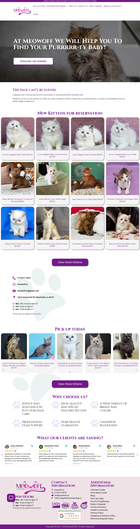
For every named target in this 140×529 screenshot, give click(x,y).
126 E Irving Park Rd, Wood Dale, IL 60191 (35, 297)
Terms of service (98, 507)
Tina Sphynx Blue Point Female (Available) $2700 (126, 364)
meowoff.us (22, 284)
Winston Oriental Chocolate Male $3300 (122, 200)
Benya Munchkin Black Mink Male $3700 (122, 245)
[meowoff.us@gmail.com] (14, 290)
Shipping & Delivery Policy (102, 516)
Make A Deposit (95, 6)
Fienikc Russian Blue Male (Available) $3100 (14, 364)
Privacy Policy (97, 513)
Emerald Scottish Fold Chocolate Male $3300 (87, 245)
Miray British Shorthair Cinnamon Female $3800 (17, 200)
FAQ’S (35, 14)
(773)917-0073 (24, 278)
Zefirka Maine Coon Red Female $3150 (52, 245)
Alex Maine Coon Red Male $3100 (87, 199)
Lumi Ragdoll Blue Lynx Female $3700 (52, 155)
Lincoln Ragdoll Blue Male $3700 (17, 155)
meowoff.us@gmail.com (28, 291)
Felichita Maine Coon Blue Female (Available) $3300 (98, 364)
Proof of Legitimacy (113, 6)
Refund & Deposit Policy (102, 518)
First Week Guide (98, 493)
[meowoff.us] (14, 284)
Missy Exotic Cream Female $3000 (17, 245)
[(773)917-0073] (14, 278)
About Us (72, 6)
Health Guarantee (99, 510)
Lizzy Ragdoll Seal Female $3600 (87, 155)
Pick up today (39, 6)
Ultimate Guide (97, 490)
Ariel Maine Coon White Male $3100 (52, 200)
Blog (92, 495)
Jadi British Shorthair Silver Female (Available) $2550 (42, 364)
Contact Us (83, 6)
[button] (4, 370)
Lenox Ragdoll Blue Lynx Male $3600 (122, 155)
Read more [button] (43, 464)
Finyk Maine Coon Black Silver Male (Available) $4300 (70, 365)
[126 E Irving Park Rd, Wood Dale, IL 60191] (14, 297)
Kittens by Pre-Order (56, 6)
